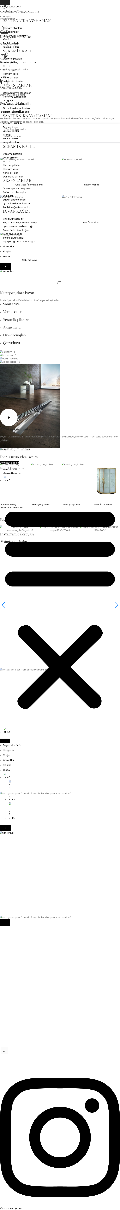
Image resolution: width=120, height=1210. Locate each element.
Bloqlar (7, 251)
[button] (60, 607)
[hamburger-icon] (5, 2)
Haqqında (8, 750)
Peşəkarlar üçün (12, 6)
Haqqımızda (10, 11)
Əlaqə (6, 256)
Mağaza (7, 16)
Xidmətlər (8, 246)
